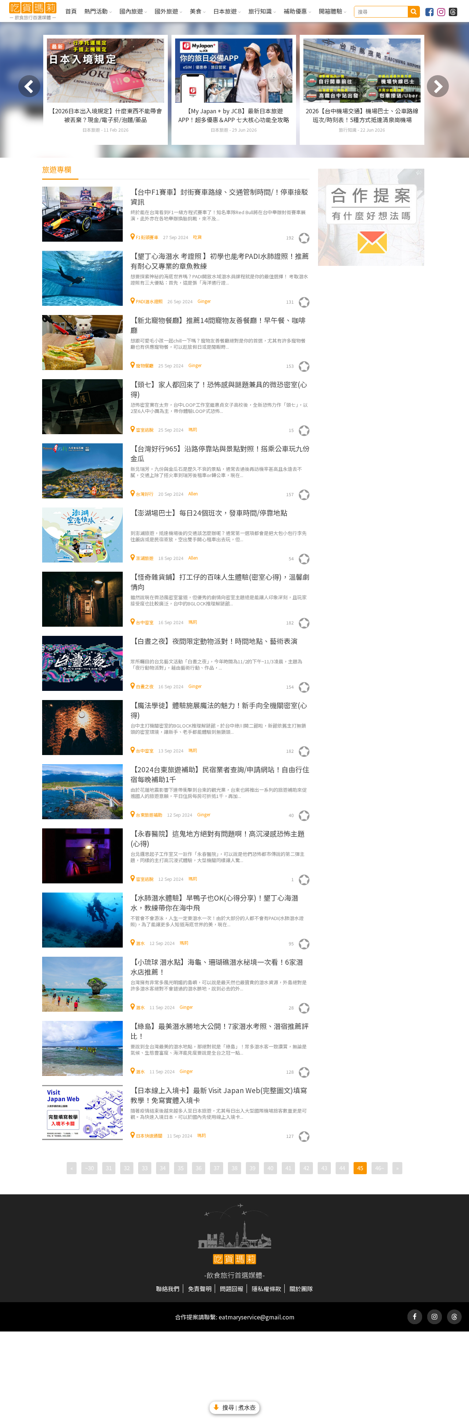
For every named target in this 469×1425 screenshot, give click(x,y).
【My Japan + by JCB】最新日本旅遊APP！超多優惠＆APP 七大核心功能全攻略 (233, 115)
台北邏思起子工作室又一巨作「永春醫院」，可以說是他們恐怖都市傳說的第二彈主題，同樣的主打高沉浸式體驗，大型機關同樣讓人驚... (217, 856)
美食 (196, 11)
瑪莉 (192, 429)
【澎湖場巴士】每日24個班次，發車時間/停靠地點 (208, 512)
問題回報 (231, 1288)
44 (342, 1168)
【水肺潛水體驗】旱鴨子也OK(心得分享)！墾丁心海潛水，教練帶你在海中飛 (214, 902)
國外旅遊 (167, 11)
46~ (379, 1168)
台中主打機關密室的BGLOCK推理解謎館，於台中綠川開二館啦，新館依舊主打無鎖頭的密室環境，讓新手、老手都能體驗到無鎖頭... (218, 728)
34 (163, 1168)
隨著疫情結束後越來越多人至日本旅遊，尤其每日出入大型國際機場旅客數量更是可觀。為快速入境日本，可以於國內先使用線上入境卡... (218, 1113)
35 (181, 1168)
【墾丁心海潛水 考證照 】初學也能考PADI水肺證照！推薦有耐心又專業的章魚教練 (219, 261)
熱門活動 (96, 11)
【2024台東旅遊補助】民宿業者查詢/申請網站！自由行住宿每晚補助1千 (219, 774)
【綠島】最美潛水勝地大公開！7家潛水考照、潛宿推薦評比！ (219, 1031)
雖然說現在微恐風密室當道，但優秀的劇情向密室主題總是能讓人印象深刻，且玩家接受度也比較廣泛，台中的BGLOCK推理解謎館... (218, 600)
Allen (193, 493)
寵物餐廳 (145, 365)
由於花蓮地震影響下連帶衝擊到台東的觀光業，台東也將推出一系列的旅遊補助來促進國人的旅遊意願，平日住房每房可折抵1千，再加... (218, 792)
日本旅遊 (225, 11)
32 (127, 1168)
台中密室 (145, 622)
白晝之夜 (145, 686)
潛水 (140, 943)
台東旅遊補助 (149, 815)
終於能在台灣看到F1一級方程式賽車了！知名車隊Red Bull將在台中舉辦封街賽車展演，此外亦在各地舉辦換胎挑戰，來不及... (218, 215)
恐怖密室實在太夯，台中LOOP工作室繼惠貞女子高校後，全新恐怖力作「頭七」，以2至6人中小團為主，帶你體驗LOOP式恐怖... (219, 407)
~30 (89, 1168)
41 (288, 1168)
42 (306, 1168)
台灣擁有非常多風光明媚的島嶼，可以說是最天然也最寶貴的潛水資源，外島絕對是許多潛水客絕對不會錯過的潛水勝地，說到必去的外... (218, 985)
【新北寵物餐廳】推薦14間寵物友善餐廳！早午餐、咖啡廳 (218, 325)
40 (270, 1168)
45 (360, 1168)
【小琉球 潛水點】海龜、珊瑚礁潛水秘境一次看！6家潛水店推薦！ (216, 967)
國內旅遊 (131, 11)
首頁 (71, 11)
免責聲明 (199, 1288)
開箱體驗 (331, 11)
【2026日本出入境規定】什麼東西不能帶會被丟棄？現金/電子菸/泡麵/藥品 (105, 115)
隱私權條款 (266, 1288)
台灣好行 (145, 494)
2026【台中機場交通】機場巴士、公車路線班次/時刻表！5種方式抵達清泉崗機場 (362, 115)
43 (324, 1168)
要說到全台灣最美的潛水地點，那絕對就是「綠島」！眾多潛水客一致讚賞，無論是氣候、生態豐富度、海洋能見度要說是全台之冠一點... (218, 1049)
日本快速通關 (149, 1135)
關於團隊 (301, 1288)
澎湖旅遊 (145, 558)
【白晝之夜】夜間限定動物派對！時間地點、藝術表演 (214, 641)
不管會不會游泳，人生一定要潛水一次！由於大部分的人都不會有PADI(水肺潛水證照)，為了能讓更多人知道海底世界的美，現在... (217, 921)
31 (109, 1168)
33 (145, 1168)
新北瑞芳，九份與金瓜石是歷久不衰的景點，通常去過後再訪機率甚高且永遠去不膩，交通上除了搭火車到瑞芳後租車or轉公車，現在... (216, 471)
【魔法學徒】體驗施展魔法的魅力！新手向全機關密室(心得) (218, 710)
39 (252, 1168)
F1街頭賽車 (147, 237)
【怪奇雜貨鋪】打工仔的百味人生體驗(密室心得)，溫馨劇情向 (220, 581)
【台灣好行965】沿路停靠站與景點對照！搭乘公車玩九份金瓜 (220, 453)
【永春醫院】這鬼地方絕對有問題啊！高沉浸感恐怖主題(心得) (217, 838)
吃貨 (197, 237)
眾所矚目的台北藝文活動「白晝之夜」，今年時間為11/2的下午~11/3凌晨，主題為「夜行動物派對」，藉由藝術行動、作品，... (216, 664)
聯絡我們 (168, 1288)
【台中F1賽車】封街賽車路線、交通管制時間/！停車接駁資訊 (219, 196)
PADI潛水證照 (149, 301)
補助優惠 (296, 11)
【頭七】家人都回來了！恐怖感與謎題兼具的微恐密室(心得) (218, 389)
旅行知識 (260, 11)
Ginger (204, 301)
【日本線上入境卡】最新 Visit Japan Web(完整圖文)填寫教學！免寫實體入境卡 (218, 1095)
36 (199, 1168)
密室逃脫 (145, 429)
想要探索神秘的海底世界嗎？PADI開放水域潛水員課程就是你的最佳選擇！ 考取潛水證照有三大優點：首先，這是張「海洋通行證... (219, 279)
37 (216, 1168)
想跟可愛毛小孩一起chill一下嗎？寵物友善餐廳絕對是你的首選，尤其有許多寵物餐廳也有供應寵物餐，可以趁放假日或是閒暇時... (218, 343)
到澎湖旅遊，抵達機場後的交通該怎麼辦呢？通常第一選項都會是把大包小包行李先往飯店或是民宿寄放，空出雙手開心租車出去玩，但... (218, 536)
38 (234, 1168)
